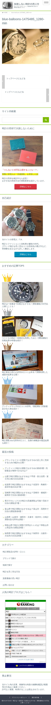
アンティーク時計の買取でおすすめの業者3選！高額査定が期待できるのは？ (26, 469)
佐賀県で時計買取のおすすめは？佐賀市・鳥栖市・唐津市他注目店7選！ (27, 486)
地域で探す (7, 565)
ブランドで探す (9, 558)
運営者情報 (35, 697)
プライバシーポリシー (19, 697)
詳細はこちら (25, 187)
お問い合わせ (8, 585)
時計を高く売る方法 (11, 572)
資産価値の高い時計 (11, 578)
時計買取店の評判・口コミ (14, 552)
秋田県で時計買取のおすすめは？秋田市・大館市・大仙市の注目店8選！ (27, 534)
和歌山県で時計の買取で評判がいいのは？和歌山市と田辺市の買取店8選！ (27, 526)
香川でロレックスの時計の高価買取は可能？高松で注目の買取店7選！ (27, 502)
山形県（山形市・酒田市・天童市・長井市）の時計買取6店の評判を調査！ (27, 518)
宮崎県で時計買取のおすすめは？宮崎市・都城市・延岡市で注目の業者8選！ (27, 494)
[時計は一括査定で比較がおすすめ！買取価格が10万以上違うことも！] (20, 5)
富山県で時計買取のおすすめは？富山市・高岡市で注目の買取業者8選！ (27, 510)
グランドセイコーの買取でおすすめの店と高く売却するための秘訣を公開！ (27, 461)
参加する (42, 662)
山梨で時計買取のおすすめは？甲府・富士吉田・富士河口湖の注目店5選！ (27, 477)
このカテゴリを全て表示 (25, 659)
